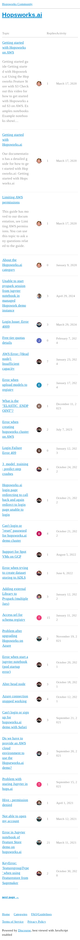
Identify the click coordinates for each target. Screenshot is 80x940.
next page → (10, 897)
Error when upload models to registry (14, 385)
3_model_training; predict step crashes (15, 469)
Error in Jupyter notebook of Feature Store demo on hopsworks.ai (13, 842)
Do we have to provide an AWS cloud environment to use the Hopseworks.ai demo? (14, 753)
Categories (20, 914)
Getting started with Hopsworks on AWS (14, 47)
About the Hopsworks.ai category (12, 265)
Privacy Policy (36, 921)
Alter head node (13, 684)
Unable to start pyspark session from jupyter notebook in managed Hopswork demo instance (14, 296)
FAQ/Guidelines (41, 914)
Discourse (24, 930)
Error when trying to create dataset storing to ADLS (15, 572)
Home (6, 914)
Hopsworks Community (17, 4)
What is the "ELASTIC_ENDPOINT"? (15, 406)
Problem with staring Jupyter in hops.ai (15, 784)
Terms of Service (13, 921)
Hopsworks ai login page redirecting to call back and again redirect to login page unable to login (15, 500)
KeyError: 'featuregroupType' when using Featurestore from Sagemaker (15, 873)
